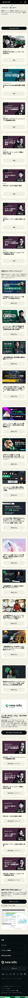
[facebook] (25, 974)
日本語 (20, 992)
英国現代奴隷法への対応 (6, 992)
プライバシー (18, 986)
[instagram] (17, 974)
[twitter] (6, 974)
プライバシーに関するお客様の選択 (8, 990)
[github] (10, 974)
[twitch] (21, 974)
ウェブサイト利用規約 (5, 988)
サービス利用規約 (4, 986)
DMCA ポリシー (12, 986)
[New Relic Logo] (6, 2)
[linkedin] (14, 974)
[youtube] (3, 974)
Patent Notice (14, 992)
